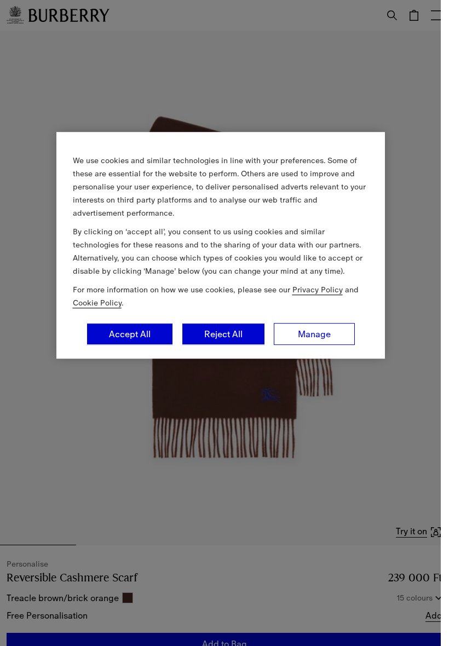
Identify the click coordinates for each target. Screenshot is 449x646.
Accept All (130, 334)
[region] (220, 245)
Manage (314, 334)
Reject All (223, 334)
